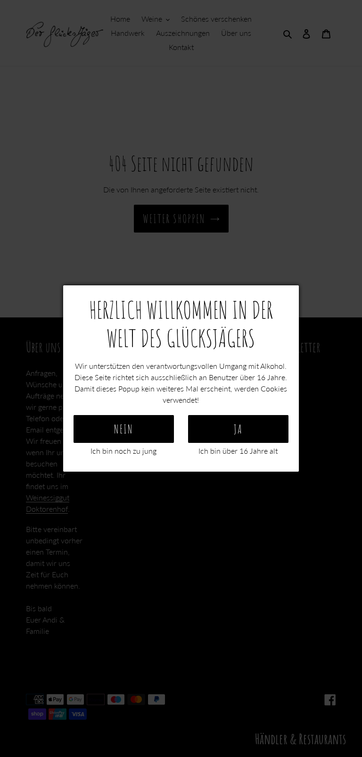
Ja (238, 429)
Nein (123, 429)
